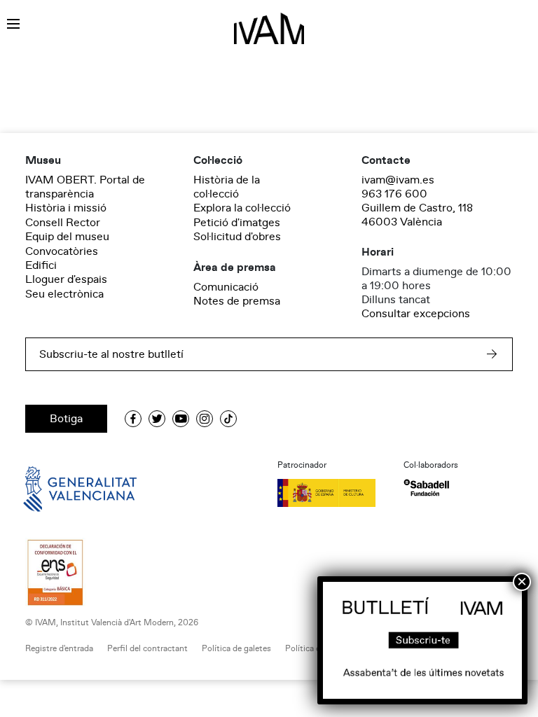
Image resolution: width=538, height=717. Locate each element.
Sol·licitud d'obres (237, 237)
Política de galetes (236, 648)
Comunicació (225, 287)
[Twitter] (157, 418)
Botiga (66, 419)
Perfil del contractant (147, 648)
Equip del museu (67, 237)
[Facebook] (133, 418)
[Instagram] (204, 418)
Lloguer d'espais (66, 279)
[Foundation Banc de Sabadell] (426, 487)
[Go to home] (60, 488)
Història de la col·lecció (226, 187)
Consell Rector (62, 223)
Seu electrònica (64, 294)
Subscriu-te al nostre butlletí (111, 354)
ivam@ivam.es (397, 180)
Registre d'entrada (59, 648)
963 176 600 (394, 194)
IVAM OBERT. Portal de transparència (85, 187)
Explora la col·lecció (242, 208)
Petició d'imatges (236, 223)
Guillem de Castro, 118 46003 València (417, 215)
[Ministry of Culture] (332, 493)
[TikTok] (228, 418)
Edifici (41, 265)
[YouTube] (180, 418)
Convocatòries (61, 251)
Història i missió (65, 208)
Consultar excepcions (415, 314)
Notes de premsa (236, 301)
